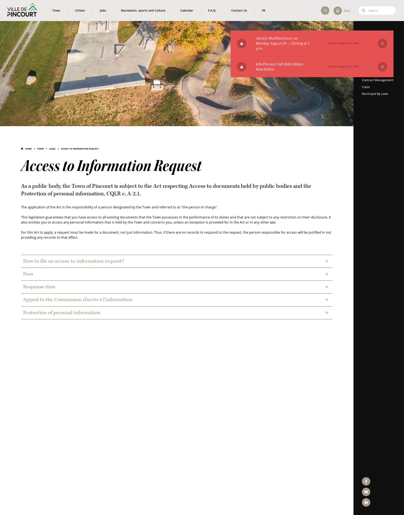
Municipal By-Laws (375, 94)
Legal (52, 148)
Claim (366, 87)
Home (28, 148)
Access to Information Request (80, 148)
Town (40, 148)
